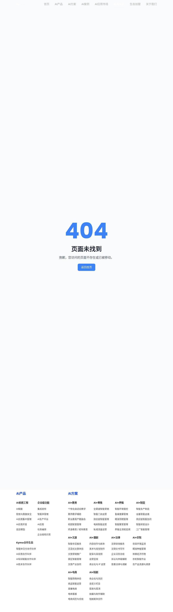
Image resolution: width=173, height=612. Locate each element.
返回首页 (86, 267)
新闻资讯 (119, 4)
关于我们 (151, 4)
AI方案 (72, 4)
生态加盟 (135, 4)
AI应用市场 (101, 4)
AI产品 (59, 4)
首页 (46, 4)
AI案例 (85, 4)
